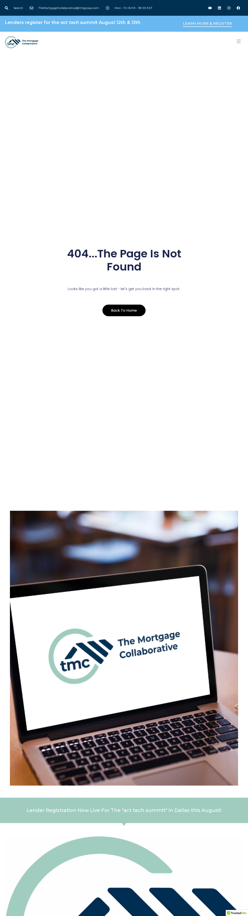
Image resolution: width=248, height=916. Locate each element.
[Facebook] (238, 8)
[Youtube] (210, 8)
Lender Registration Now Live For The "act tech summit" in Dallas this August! (124, 810)
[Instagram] (229, 8)
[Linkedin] (219, 8)
